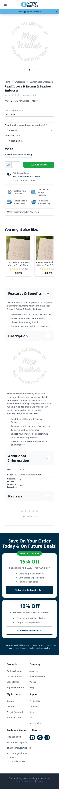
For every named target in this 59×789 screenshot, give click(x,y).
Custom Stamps (14, 676)
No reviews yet (29, 95)
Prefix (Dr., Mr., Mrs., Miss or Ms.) (21, 100)
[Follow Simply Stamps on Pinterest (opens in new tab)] (40, 737)
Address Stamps (14, 671)
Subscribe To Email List (30, 630)
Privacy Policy (44, 648)
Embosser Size (12, 135)
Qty (8, 164)
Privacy (40, 781)
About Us (34, 671)
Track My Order (14, 717)
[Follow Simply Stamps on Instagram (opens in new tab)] (47, 737)
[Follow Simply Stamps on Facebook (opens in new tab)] (32, 737)
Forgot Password (15, 712)
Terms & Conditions (25, 781)
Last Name (10, 114)
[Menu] (5, 4)
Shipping (34, 706)
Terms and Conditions (28, 648)
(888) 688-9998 (14, 736)
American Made (37, 676)
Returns (33, 712)
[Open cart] (54, 4)
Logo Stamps (13, 681)
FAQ (31, 717)
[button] (29, 70)
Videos (33, 681)
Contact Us (35, 701)
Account (11, 701)
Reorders (11, 706)
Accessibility (35, 723)
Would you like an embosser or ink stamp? (26, 125)
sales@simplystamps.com (19, 747)
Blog (32, 687)
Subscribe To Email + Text (29, 590)
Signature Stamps (15, 687)
